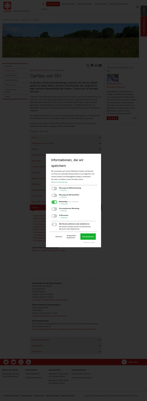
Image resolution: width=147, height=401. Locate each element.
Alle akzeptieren (88, 237)
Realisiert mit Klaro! (89, 242)
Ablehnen (58, 237)
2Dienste (63, 204)
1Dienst (63, 190)
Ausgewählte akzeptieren (71, 237)
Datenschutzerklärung (59, 182)
